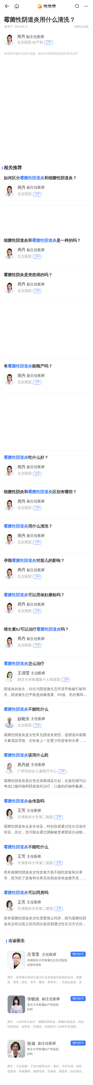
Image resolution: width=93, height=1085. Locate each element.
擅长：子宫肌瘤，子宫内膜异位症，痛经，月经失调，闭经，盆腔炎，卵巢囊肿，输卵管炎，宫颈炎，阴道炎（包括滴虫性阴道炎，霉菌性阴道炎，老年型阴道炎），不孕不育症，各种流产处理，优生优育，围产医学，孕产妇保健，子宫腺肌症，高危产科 (46, 1069)
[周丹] (9, 39)
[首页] (5, 6)
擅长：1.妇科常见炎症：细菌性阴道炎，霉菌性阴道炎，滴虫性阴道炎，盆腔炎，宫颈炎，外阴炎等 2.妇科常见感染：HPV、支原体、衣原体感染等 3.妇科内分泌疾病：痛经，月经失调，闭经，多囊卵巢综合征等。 (46, 1024)
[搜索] (78, 6)
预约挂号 (78, 954)
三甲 (48, 42)
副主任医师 (30, 36)
